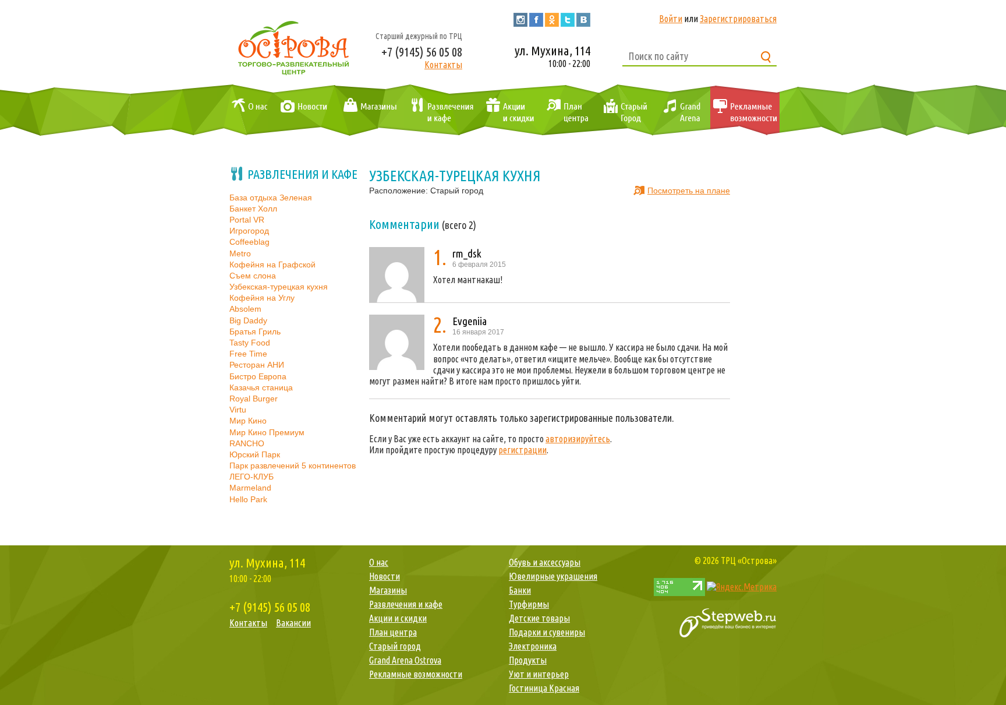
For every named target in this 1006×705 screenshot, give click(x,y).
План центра (565, 110)
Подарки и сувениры (547, 632)
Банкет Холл (253, 208)
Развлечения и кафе (440, 110)
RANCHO (246, 443)
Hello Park (248, 499)
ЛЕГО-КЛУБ (251, 476)
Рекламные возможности (744, 110)
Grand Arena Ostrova (680, 110)
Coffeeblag (249, 241)
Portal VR (246, 219)
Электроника (533, 646)
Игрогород (249, 230)
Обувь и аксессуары (544, 562)
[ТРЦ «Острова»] (293, 46)
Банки (520, 590)
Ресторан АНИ (256, 364)
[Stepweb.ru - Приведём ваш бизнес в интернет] (728, 621)
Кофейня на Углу (262, 297)
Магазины (367, 110)
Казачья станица (261, 387)
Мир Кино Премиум (266, 432)
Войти (670, 18)
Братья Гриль (255, 331)
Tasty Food (249, 342)
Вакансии (293, 623)
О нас (247, 110)
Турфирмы (529, 604)
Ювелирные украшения (553, 576)
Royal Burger (253, 398)
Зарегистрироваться (738, 18)
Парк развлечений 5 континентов (292, 465)
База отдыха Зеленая (270, 197)
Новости (301, 110)
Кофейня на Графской (272, 264)
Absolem (245, 308)
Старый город (624, 110)
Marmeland (250, 487)
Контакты (443, 64)
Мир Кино (248, 420)
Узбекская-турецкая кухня (278, 286)
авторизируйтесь (577, 438)
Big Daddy (248, 320)
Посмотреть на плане (688, 190)
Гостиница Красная (544, 688)
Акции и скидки (507, 110)
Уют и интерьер (539, 674)
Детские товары (539, 618)
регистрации (522, 450)
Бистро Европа (257, 376)
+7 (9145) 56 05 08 (421, 51)
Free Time (248, 353)
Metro (240, 253)
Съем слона (252, 275)
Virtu (237, 409)
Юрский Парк (254, 454)
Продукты (528, 660)
